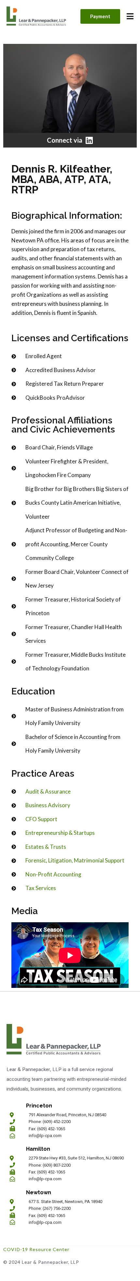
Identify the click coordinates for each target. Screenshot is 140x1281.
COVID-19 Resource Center (36, 1249)
